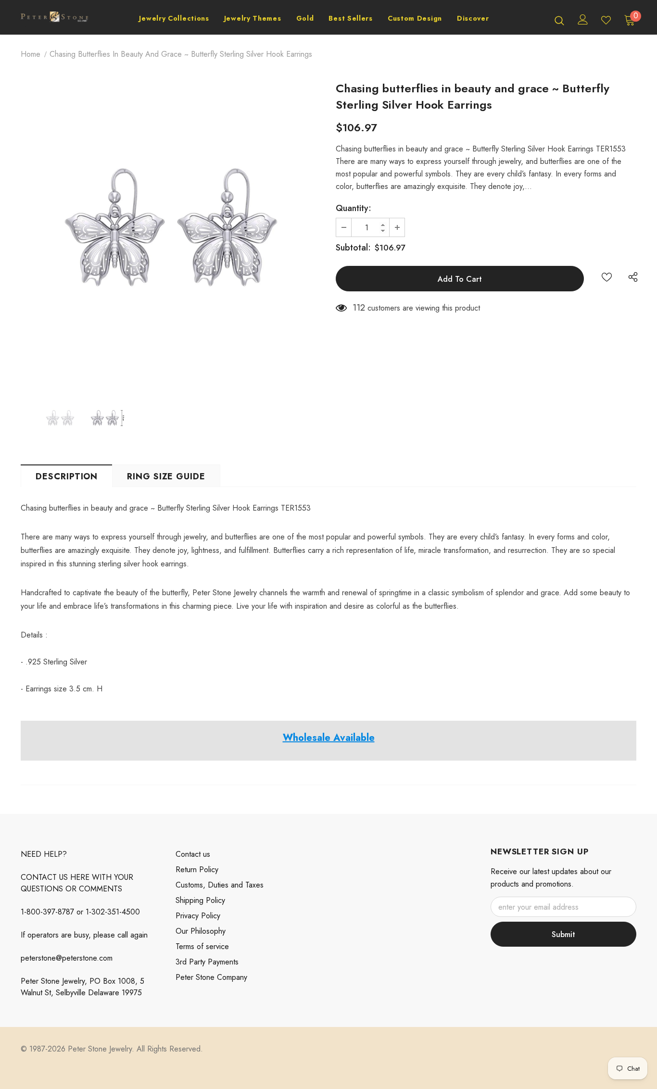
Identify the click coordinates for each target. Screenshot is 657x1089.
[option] (171, 234)
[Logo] (54, 20)
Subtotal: (353, 247)
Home (30, 54)
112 (359, 307)
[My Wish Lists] (606, 20)
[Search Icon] (559, 20)
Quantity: (353, 208)
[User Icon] (583, 19)
